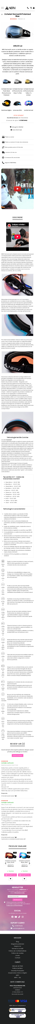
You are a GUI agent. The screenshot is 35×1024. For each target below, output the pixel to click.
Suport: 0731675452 (10, 163)
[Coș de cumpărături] (33, 8)
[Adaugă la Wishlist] (11, 878)
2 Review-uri (21, 19)
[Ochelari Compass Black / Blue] (24, 855)
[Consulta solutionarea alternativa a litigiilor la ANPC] (17, 1010)
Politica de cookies (17, 953)
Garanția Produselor (17, 971)
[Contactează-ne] (28, 8)
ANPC (17, 975)
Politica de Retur (17, 968)
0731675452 (18, 926)
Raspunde (4, 793)
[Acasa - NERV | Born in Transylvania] (10, 7)
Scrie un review (17, 755)
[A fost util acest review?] (15, 796)
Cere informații (17, 130)
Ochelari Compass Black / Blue (24, 861)
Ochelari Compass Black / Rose (10, 861)
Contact (17, 958)
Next (32, 34)
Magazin (17, 938)
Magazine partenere (17, 944)
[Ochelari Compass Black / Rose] (10, 855)
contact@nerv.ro (18, 928)
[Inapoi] (1, 14)
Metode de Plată (17, 966)
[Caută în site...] (31, 8)
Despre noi (17, 946)
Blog (17, 942)
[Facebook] (12, 916)
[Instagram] (22, 916)
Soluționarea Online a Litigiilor (17, 973)
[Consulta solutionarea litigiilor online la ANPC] (17, 1016)
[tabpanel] (17, 32)
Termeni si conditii (17, 948)
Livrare (17, 955)
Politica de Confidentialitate (14, 905)
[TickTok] (19, 916)
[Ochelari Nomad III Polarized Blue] (17, 32)
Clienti (17, 962)
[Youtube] (15, 916)
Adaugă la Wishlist (17, 127)
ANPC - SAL (17, 977)
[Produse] (2, 8)
